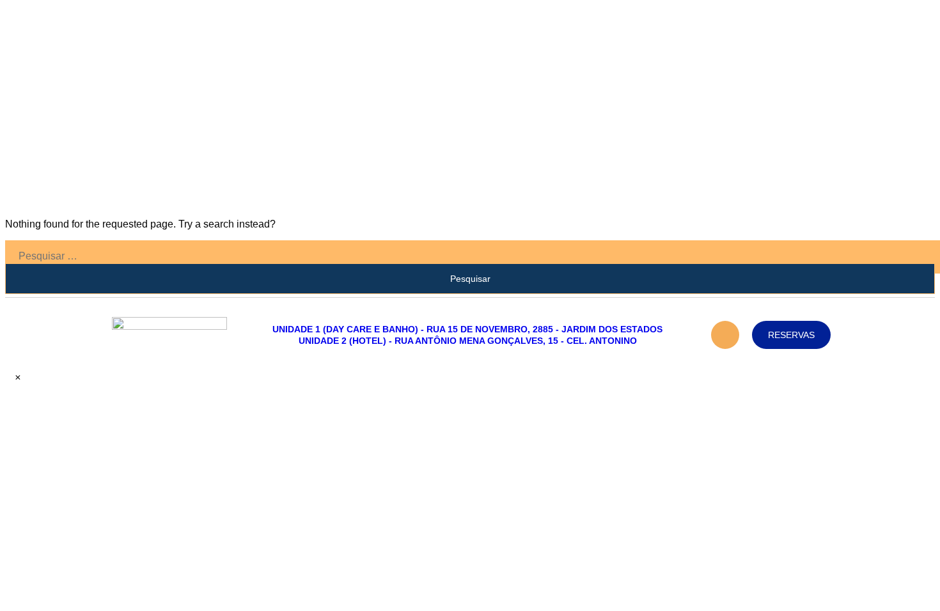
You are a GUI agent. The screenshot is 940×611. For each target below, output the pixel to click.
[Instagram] (725, 335)
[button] (14, 377)
